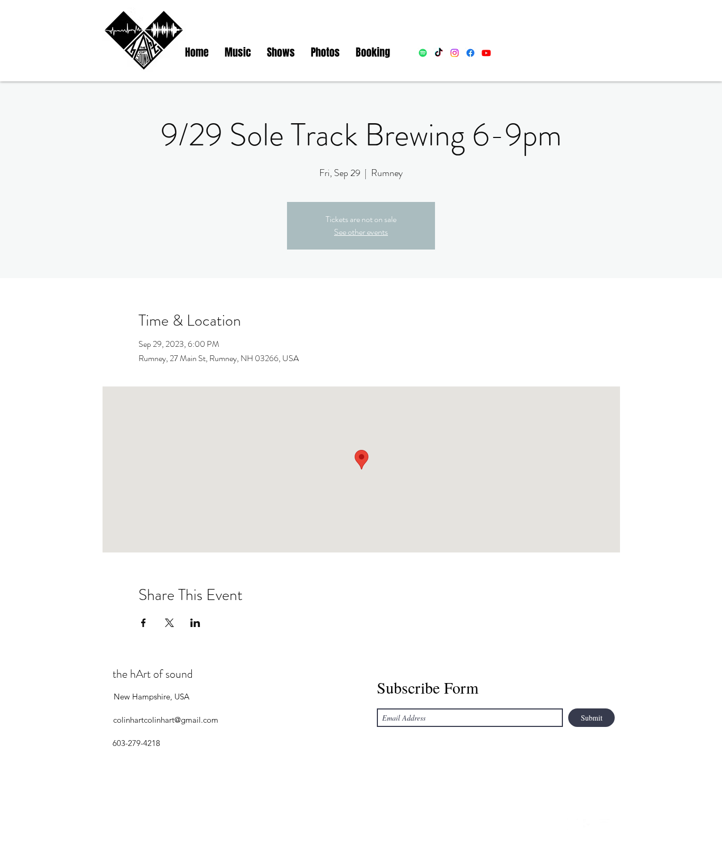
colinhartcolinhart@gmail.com (165, 720)
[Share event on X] (169, 623)
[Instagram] (572, 824)
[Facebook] (588, 824)
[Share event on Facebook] (143, 623)
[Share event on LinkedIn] (195, 623)
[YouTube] (604, 824)
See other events (361, 232)
